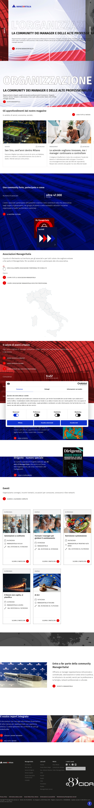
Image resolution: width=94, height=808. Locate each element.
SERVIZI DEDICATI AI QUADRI (15, 363)
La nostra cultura (14, 214)
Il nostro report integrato (14, 716)
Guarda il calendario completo (17, 499)
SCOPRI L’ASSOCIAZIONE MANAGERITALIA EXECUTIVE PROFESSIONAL (27, 283)
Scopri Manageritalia (25, 48)
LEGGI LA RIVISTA (23, 438)
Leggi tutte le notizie (83, 115)
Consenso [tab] (19, 389)
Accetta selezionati (47, 423)
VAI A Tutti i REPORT (10, 741)
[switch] (36, 415)
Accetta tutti (74, 423)
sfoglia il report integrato (13, 735)
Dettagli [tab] (47, 389)
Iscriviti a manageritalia (65, 686)
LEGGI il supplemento (25, 475)
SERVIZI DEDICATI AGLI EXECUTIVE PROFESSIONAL (21, 369)
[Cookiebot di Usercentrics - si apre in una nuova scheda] (79, 383)
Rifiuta (20, 423)
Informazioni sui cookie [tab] (74, 389)
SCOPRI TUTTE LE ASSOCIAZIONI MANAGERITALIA (21, 277)
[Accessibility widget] (89, 803)
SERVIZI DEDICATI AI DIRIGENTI (16, 358)
